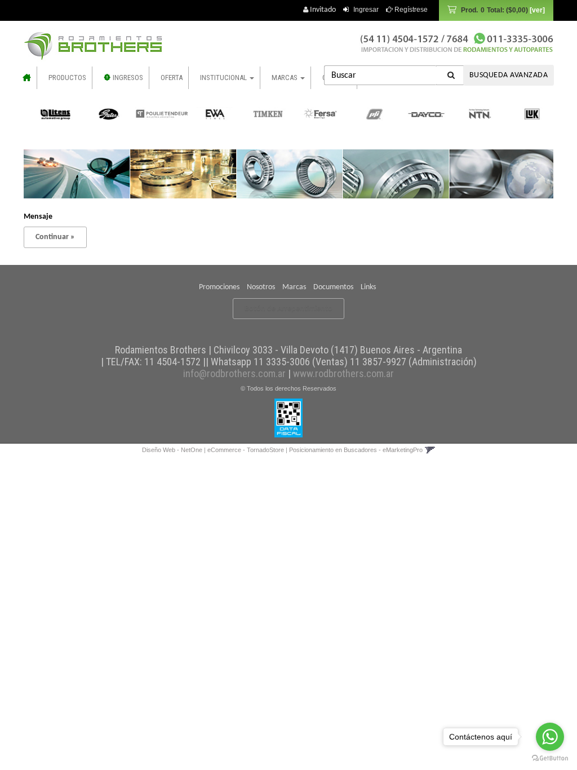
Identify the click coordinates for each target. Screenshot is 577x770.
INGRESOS (127, 77)
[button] (429, 449)
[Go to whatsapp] (550, 737)
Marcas (294, 287)
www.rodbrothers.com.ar (343, 373)
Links (368, 287)
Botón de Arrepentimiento (288, 308)
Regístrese (410, 10)
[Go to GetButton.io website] (550, 758)
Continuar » (55, 237)
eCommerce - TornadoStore (245, 449)
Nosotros (261, 287)
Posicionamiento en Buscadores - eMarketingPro (356, 449)
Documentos (333, 287)
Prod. (494, 10)
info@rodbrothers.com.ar (234, 373)
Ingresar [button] (366, 10)
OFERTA (172, 77)
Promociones (219, 287)
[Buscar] (451, 75)
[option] (52, 114)
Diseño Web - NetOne (172, 449)
